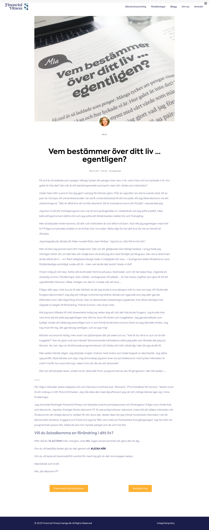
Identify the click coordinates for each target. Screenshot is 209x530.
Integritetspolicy (166, 523)
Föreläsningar (158, 6)
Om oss (185, 6)
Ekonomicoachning (135, 6)
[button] (206, 3)
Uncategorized (115, 171)
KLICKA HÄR (98, 448)
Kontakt (198, 6)
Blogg (173, 6)
